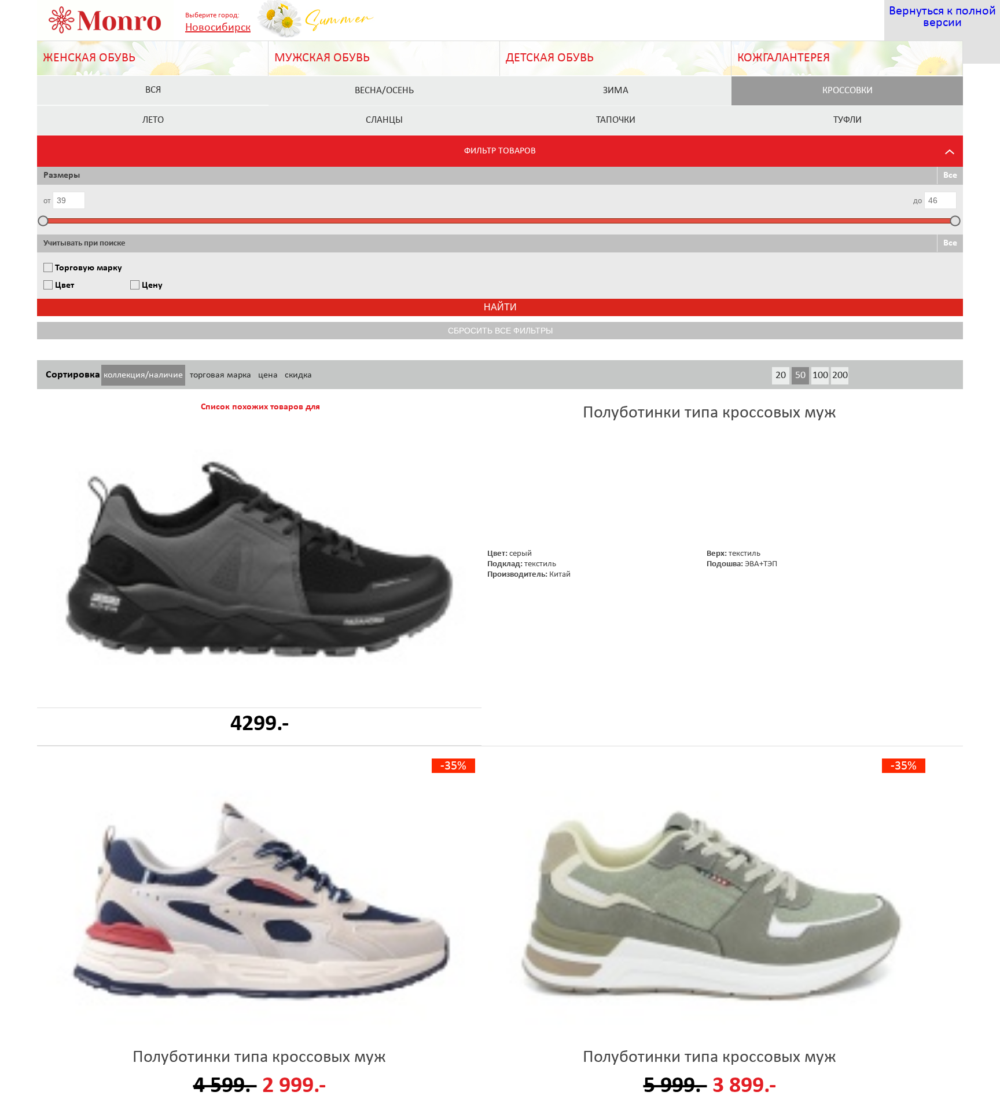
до (917, 201)
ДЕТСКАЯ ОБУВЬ (550, 58)
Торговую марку (88, 268)
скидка (298, 375)
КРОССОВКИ (847, 91)
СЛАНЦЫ (384, 120)
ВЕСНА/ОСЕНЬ (384, 91)
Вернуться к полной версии (942, 17)
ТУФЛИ (847, 120)
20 (780, 375)
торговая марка (220, 375)
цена (268, 375)
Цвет (64, 285)
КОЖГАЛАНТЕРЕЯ (783, 58)
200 (840, 375)
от (46, 201)
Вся (153, 90)
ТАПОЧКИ (615, 120)
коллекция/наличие (143, 375)
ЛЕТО (153, 120)
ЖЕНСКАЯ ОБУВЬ (89, 58)
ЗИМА (615, 91)
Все (950, 175)
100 (820, 375)
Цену (152, 285)
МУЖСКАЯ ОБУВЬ (322, 58)
